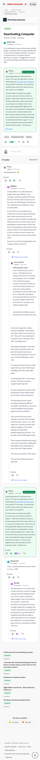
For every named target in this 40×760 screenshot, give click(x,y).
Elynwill (16, 583)
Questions (22, 12)
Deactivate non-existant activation (15, 677)
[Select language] (25, 4)
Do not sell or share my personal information (16, 754)
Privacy (29, 746)
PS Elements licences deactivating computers (18, 652)
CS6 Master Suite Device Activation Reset (17, 700)
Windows (28, 137)
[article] (20, 174)
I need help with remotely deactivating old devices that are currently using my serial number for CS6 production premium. (20, 664)
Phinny (11, 71)
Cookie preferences (9, 750)
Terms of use (21, 746)
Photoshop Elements (10, 12)
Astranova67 (11, 42)
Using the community (10, 746)
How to (7, 137)
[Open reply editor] (20, 151)
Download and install (17, 137)
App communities (16, 10)
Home (6, 10)
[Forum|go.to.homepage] (15, 4)
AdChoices (9, 757)
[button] (4, 5)
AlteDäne (13, 186)
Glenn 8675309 (19, 262)
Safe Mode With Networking (25, 82)
